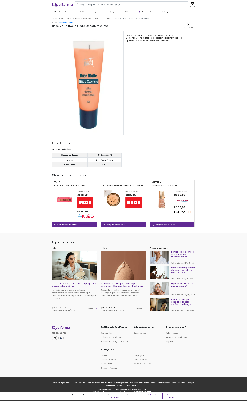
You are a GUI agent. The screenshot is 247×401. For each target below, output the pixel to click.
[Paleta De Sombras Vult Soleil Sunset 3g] (64, 204)
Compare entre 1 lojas (115, 224)
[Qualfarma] (62, 5)
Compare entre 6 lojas (67, 224)
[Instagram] (54, 338)
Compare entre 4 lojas (165, 224)
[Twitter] (61, 338)
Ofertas (85, 12)
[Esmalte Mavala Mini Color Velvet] (162, 202)
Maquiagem (66, 18)
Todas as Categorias (65, 12)
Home (54, 18)
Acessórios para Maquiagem (86, 18)
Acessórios (107, 18)
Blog (128, 12)
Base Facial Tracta (65, 23)
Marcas (99, 12)
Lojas (113, 12)
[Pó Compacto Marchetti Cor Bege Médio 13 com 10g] (113, 199)
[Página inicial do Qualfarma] (74, 328)
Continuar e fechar (171, 396)
